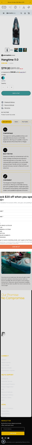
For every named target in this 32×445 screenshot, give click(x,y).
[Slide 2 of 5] (11, 50)
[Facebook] (2, 438)
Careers (3, 360)
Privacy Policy (5, 411)
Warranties (7, 108)
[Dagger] (19, 7)
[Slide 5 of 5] (25, 50)
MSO (2, 400)
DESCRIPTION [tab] (7, 122)
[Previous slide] (2, 2)
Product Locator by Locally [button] (8, 114)
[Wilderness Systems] (15, 7)
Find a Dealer (5, 365)
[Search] (21, 13)
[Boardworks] (28, 7)
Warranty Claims (6, 397)
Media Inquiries (5, 362)
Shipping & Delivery (9, 102)
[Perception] (11, 13)
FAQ (2, 389)
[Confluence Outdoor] (4, 7)
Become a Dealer (6, 368)
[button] (13, 72)
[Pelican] (10, 7)
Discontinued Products (8, 384)
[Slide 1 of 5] (7, 50)
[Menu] (3, 13)
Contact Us (4, 378)
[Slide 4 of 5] (20, 50)
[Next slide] (30, 2)
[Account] (25, 13)
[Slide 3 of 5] (16, 50)
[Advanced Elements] (24, 7)
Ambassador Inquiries (8, 370)
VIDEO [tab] (16, 122)
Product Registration (7, 387)
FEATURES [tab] (25, 122)
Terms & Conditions (7, 408)
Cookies (3, 416)
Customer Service (6, 381)
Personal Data (5, 414)
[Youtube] (8, 438)
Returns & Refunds (9, 105)
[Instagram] (5, 438)
